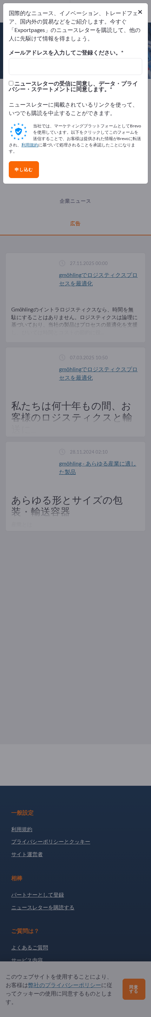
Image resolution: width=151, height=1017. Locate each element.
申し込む (24, 169)
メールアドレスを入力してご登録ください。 (65, 52)
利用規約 (29, 144)
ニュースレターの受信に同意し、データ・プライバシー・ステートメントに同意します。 (73, 86)
